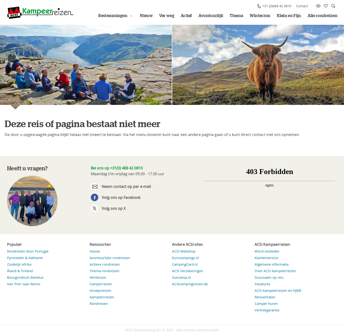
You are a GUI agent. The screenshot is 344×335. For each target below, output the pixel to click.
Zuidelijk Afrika (19, 264)
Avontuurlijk (210, 16)
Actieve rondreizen (105, 264)
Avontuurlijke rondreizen (110, 257)
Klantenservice (266, 257)
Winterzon (260, 16)
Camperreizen (101, 284)
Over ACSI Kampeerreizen (275, 270)
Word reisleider (267, 251)
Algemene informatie (272, 264)
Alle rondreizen (322, 16)
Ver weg (166, 16)
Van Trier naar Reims (23, 284)
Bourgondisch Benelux (25, 277)
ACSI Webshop (183, 251)
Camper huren (266, 303)
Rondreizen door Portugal (27, 251)
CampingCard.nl (185, 264)
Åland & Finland (20, 270)
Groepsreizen (100, 290)
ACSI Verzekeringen (187, 270)
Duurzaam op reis (269, 277)
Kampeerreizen (102, 297)
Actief (186, 16)
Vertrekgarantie (267, 310)
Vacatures (262, 284)
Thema (236, 16)
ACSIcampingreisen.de (190, 284)
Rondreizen (99, 303)
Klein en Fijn (289, 16)
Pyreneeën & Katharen (25, 257)
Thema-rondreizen (104, 270)
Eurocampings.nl (185, 257)
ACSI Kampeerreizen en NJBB (278, 290)
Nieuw (146, 16)
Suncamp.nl (181, 277)
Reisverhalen (265, 297)
